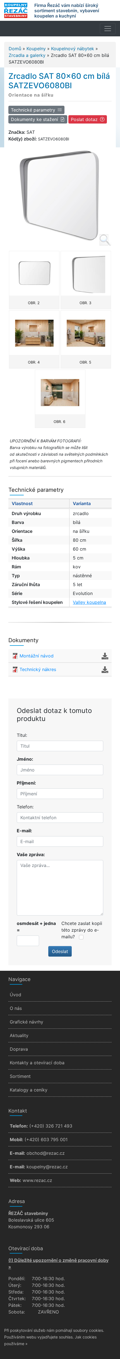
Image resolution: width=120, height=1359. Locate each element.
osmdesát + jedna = (36, 927)
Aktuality (19, 1035)
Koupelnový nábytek (72, 48)
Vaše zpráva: (31, 854)
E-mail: (24, 830)
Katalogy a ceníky (28, 1090)
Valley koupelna (89, 602)
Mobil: (16, 1139)
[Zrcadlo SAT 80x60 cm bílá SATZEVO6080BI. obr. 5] (85, 333)
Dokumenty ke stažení (34, 119)
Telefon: (25, 807)
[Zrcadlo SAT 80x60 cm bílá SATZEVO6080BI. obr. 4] (34, 333)
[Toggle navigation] (108, 28)
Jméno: (25, 759)
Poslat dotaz (84, 119)
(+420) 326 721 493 (50, 1126)
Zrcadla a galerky (27, 55)
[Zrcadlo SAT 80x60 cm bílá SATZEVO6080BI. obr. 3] (85, 273)
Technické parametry (33, 110)
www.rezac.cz (37, 1180)
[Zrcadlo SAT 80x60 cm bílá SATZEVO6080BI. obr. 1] (60, 194)
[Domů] (15, 10)
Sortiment (20, 1076)
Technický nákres (38, 669)
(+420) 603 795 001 (46, 1139)
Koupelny (36, 48)
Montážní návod (37, 656)
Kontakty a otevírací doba (37, 1062)
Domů (15, 48)
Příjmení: (26, 783)
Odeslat (60, 951)
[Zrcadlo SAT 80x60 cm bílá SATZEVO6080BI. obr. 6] (60, 392)
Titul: (22, 735)
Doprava (19, 1049)
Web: (15, 1180)
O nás (16, 1008)
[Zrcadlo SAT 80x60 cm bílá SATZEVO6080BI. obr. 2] (34, 273)
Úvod (15, 994)
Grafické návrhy (26, 1022)
